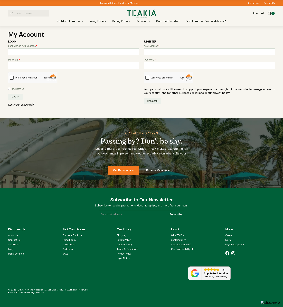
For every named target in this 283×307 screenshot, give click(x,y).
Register (152, 101)
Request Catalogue (158, 170)
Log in (15, 97)
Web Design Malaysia (33, 292)
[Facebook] (227, 253)
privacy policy (220, 93)
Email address (156, 46)
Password (18, 60)
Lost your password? (21, 104)
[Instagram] (233, 253)
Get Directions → (123, 170)
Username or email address (27, 46)
